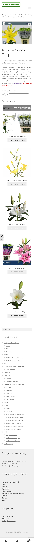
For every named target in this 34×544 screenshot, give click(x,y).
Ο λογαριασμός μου (5, 541)
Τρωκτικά (8, 352)
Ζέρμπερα (9, 393)
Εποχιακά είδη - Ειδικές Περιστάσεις (14, 366)
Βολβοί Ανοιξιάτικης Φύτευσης (14, 358)
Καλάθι (26, 539)
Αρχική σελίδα (7, 15)
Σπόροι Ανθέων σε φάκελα (13, 423)
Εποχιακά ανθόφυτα (11, 435)
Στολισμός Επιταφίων (9, 521)
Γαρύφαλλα (9, 387)
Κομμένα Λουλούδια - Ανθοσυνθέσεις (22, 15)
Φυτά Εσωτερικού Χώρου (13, 441)
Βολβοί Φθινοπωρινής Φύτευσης (15, 361)
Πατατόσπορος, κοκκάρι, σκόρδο (15, 414)
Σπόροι (6, 405)
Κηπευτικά (7, 372)
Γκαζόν (8, 408)
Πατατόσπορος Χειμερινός (15, 420)
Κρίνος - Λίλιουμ (7, 17)
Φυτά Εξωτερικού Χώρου (13, 438)
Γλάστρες (8, 378)
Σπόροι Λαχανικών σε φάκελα (14, 429)
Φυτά (5, 432)
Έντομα (8, 346)
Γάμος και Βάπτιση (7, 516)
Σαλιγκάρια (9, 349)
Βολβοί (6, 355)
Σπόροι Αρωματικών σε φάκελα (14, 426)
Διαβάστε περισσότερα (17, 140)
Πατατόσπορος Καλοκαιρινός (16, 417)
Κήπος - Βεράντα (8, 375)
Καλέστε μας (18, 83)
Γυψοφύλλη (9, 390)
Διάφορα (6, 364)
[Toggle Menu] (29, 8)
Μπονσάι (6, 402)
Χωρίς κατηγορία (8, 444)
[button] (29, 24)
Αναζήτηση (17, 541)
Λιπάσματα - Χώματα (12, 381)
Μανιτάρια (9, 411)
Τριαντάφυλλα (10, 399)
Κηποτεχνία (5, 518)
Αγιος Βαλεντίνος (10, 369)
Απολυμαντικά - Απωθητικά (11, 343)
